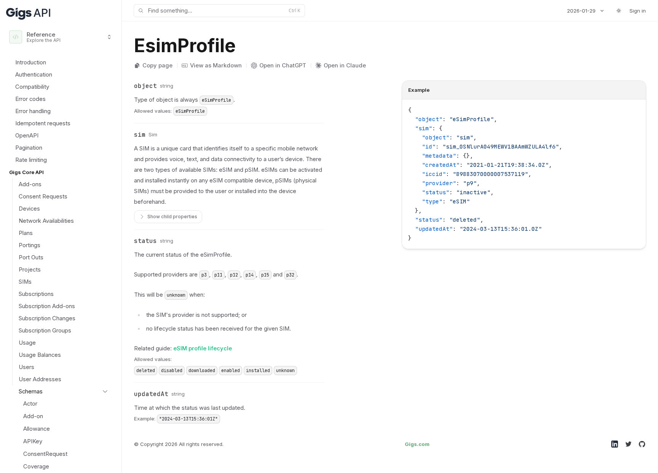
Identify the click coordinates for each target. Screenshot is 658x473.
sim (139, 135)
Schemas (31, 391)
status (145, 241)
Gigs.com (417, 444)
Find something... (224, 10)
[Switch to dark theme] (618, 10)
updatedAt (151, 394)
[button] (127, 86)
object (145, 86)
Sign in (637, 11)
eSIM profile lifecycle (202, 348)
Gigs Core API (26, 172)
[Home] (28, 13)
